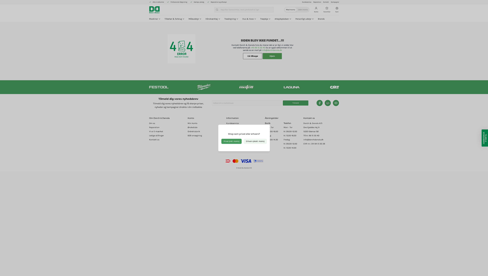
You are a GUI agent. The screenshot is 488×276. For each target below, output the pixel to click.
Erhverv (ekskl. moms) (255, 141)
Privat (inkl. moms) (231, 141)
